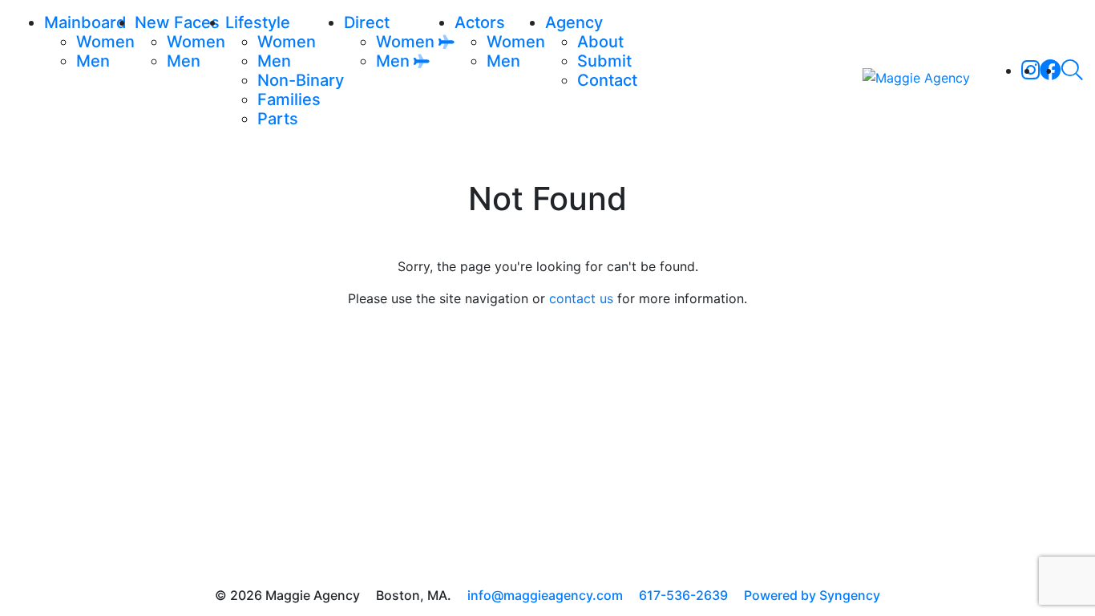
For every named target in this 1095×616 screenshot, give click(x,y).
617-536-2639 (683, 595)
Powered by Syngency (812, 595)
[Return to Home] (916, 77)
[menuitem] (105, 41)
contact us (581, 298)
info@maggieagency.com (545, 595)
